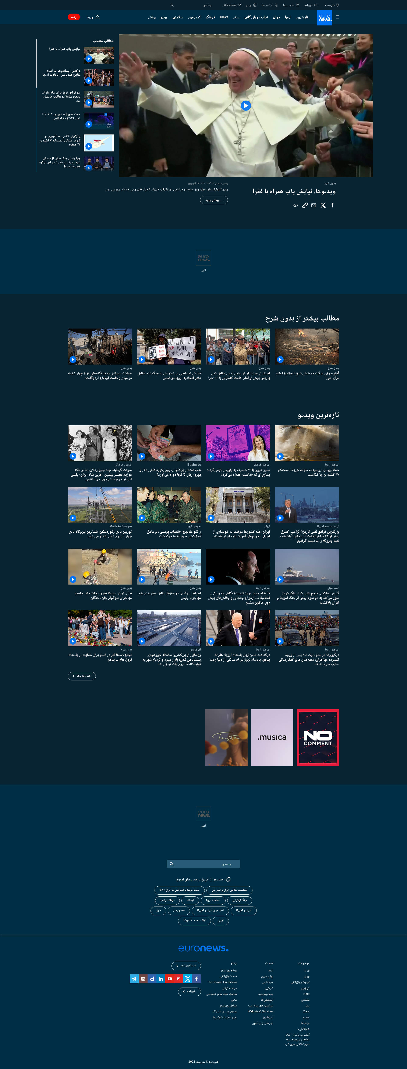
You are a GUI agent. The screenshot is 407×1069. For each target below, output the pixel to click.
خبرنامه (191, 991)
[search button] (172, 5)
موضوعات (303, 964)
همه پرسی (179, 910)
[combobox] (193, 5)
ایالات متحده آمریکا (194, 920)
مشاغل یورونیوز (228, 1005)
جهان (276, 17)
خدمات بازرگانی (228, 976)
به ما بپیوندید (265, 994)
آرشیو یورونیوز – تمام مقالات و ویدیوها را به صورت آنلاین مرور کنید (297, 1040)
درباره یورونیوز (229, 970)
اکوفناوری (195, 649)
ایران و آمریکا (243, 910)
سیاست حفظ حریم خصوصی (221, 994)
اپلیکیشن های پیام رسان (260, 1005)
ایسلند (190, 900)
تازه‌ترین (302, 17)
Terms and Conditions (222, 982)
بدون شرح (333, 368)
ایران (267, 526)
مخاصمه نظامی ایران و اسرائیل (229, 890)
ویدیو (164, 17)
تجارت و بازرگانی (256, 17)
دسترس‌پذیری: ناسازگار (224, 1011)
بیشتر (234, 964)
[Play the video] (246, 105)
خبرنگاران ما (303, 1029)
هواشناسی (267, 982)
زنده (74, 17)
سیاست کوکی (229, 988)
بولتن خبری (267, 976)
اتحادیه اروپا (213, 900)
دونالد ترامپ (167, 900)
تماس (234, 999)
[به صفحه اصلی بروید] (324, 17)
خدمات (269, 964)
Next (224, 17)
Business (194, 464)
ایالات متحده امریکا (328, 526)
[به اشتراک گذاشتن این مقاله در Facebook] (332, 205)
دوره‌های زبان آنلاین (262, 1023)
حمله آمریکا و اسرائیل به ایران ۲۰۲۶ (179, 890)
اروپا (288, 17)
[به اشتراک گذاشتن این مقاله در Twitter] (323, 205)
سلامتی (178, 17)
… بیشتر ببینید (214, 200)
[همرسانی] (313, 205)
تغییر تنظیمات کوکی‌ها (225, 1017)
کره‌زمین (194, 17)
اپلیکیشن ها (267, 999)
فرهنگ (210, 17)
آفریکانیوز (268, 1017)
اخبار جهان (333, 588)
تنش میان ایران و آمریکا (210, 910)
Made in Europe (121, 526)
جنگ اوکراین (240, 900)
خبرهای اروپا (332, 464)
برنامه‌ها (305, 1023)
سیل (158, 910)
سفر (236, 17)
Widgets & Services (260, 1011)
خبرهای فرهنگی (261, 464)
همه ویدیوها (84, 676)
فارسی (331, 5)
